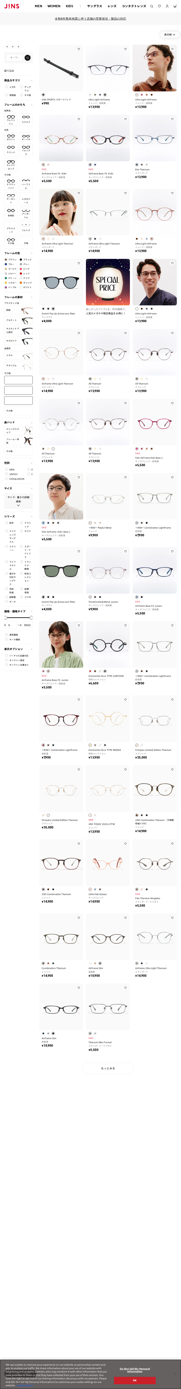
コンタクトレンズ (134, 6)
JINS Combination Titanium (56, 894)
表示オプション (13, 649)
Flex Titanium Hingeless (147, 898)
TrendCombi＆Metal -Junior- (104, 602)
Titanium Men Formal (100, 1042)
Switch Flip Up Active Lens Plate (58, 313)
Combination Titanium (54, 968)
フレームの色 (12, 253)
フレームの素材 (13, 297)
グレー (26, 264)
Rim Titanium (142, 169)
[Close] (175, 1374)
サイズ (8, 488)
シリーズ (9, 516)
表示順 (168, 34)
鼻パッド (9, 422)
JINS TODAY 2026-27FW (102, 824)
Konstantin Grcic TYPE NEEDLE (105, 750)
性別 (7, 463)
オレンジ (27, 283)
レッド (26, 273)
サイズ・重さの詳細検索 (18, 499)
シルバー (12, 273)
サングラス (94, 6)
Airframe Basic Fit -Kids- (54, 173)
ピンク (26, 269)
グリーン (12, 278)
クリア (26, 278)
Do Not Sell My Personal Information (135, 1370)
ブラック (27, 260)
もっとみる (108, 1068)
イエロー (12, 283)
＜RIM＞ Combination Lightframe (153, 528)
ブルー (11, 264)
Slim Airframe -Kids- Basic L (56, 532)
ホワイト (27, 287)
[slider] (5, 617)
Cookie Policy (25, 1385)
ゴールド (12, 269)
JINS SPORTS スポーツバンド (56, 99)
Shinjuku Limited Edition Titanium (153, 750)
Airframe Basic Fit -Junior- (148, 606)
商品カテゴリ (12, 80)
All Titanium (95, 384)
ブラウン (12, 260)
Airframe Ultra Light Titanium (57, 244)
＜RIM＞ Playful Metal (100, 528)
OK (135, 1380)
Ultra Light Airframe (99, 99)
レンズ (112, 6)
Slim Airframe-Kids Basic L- (149, 458)
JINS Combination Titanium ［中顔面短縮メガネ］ (154, 822)
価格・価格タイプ (14, 611)
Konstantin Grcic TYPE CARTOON (106, 676)
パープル (12, 287)
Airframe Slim (96, 968)
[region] (90, 1374)
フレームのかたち (14, 104)
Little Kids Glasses (98, 894)
